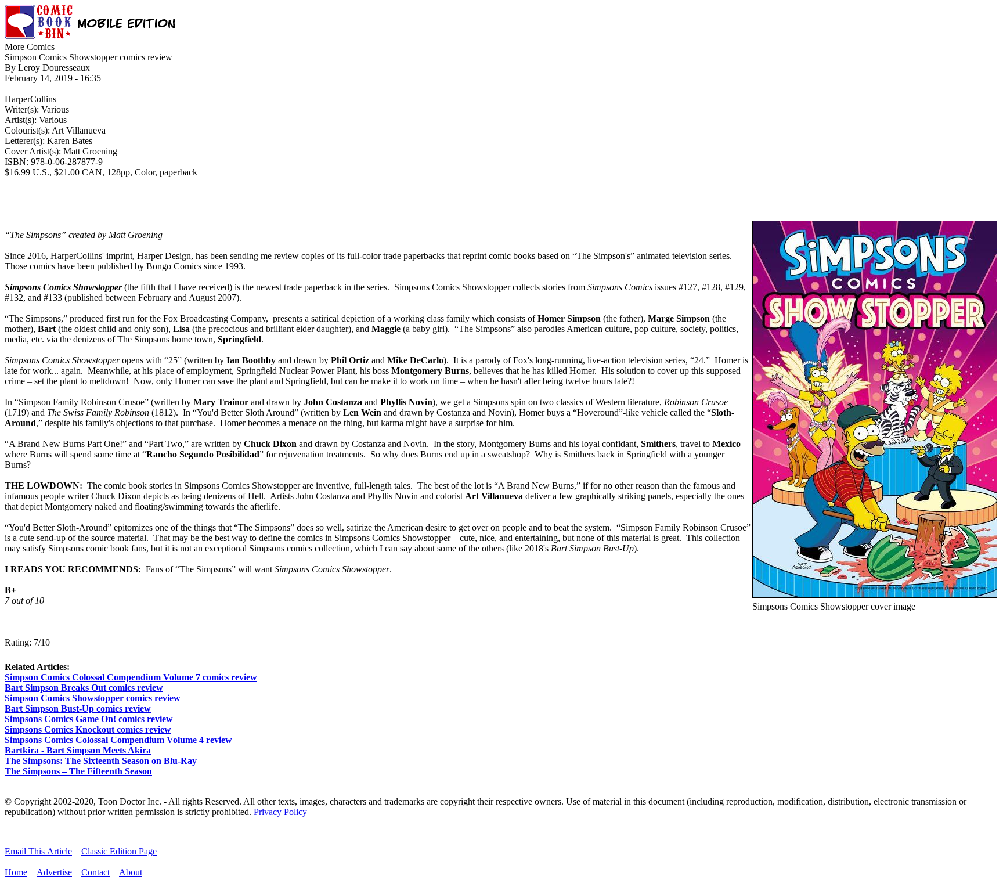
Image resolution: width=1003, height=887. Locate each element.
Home (16, 872)
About (130, 872)
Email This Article (38, 851)
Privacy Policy (280, 812)
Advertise (54, 872)
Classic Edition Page (119, 851)
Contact (95, 872)
